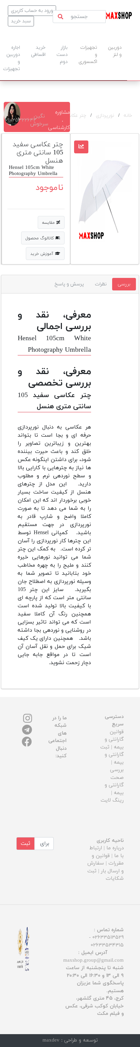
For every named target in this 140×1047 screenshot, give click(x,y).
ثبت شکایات (105, 875)
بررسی (124, 284)
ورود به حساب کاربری (32, 10)
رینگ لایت (112, 800)
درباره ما (115, 848)
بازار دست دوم (62, 54)
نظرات (101, 284)
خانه (128, 115)
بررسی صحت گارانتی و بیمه (114, 781)
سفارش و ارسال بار (105, 867)
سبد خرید (21, 21)
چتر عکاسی (75, 115)
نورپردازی (105, 115)
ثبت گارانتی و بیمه (112, 755)
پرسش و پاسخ (69, 284)
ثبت (25, 843)
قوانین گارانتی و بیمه (114, 739)
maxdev (50, 1040)
